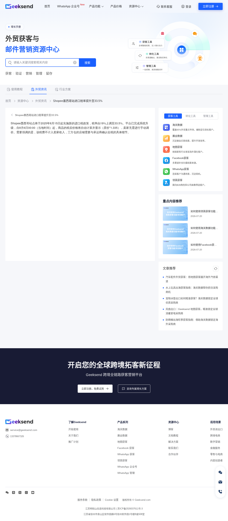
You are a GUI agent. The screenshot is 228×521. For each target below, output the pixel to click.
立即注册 (208, 6)
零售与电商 (216, 454)
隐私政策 (96, 499)
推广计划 (73, 441)
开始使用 (73, 429)
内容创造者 (216, 460)
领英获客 (122, 460)
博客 (170, 429)
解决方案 (173, 441)
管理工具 (208, 116)
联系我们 (173, 448)
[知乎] (20, 492)
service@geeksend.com (23, 430)
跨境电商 (215, 435)
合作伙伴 (173, 454)
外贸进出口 (216, 429)
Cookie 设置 (111, 499)
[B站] (26, 492)
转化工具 (191, 116)
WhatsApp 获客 (126, 454)
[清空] (75, 62)
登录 (188, 6)
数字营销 (215, 441)
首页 (47, 6)
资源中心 (134, 6)
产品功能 (94, 6)
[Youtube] (33, 492)
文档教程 (173, 435)
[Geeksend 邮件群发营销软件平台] (19, 6)
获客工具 (173, 116)
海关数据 (122, 429)
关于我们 (73, 435)
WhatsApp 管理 (126, 472)
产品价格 (116, 6)
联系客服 (166, 6)
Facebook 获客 (125, 448)
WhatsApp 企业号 (71, 6)
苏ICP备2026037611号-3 (130, 508)
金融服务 (215, 448)
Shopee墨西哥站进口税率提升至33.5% (36, 115)
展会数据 (122, 435)
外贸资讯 (41, 101)
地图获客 (122, 441)
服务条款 (82, 499)
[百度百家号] (13, 492)
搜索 (87, 62)
